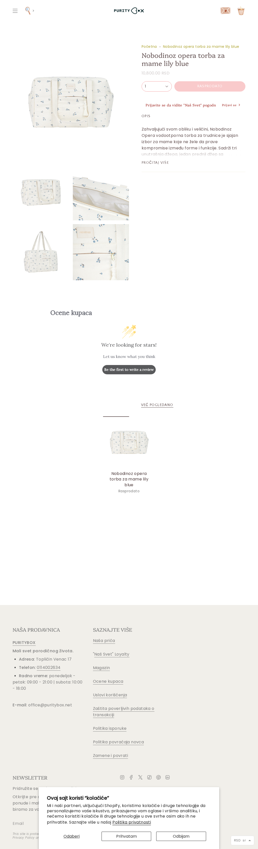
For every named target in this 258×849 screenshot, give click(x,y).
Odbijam (181, 836)
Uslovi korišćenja (110, 695)
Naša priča (104, 640)
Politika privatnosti (131, 822)
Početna (149, 46)
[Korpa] (241, 11)
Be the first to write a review (129, 369)
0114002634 (48, 667)
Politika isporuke (110, 728)
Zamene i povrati (110, 755)
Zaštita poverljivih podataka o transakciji (123, 712)
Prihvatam (126, 836)
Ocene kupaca (108, 681)
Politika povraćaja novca (118, 742)
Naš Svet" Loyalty (112, 654)
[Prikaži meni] (15, 11)
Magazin (101, 668)
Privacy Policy (24, 837)
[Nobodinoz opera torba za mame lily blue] (129, 442)
